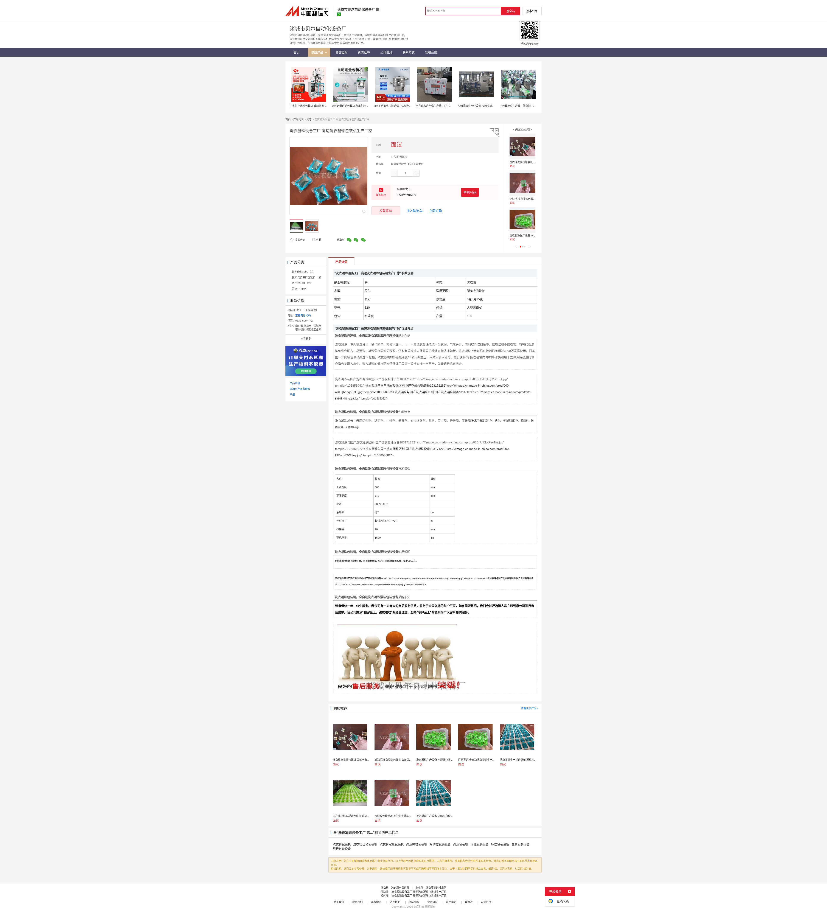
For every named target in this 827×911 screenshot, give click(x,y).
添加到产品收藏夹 (300, 389)
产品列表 (298, 119)
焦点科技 (419, 906)
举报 (318, 240)
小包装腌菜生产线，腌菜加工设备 (519, 106)
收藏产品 (299, 240)
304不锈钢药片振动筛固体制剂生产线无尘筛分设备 (403, 106)
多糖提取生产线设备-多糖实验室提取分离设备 (484, 106)
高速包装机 (460, 844)
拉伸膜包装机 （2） (303, 272)
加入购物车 (414, 210)
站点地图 (395, 902)
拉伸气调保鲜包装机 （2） (307, 277)
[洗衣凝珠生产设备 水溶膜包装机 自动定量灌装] (522, 220)
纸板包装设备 (342, 849)
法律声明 (451, 902)
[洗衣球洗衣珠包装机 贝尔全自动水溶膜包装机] (522, 146)
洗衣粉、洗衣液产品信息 (395, 887)
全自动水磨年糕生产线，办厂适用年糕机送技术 (443, 106)
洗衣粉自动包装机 (365, 844)
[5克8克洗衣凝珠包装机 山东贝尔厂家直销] (522, 183)
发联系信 (385, 210)
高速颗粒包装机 (416, 844)
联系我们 (357, 902)
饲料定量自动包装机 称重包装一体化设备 (355, 106)
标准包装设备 (500, 844)
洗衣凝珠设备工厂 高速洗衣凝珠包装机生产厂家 (419, 892)
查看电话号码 (303, 315)
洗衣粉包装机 (342, 844)
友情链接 (486, 902)
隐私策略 (414, 902)
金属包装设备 (520, 844)
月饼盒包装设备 (440, 844)
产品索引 (295, 383)
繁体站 (469, 902)
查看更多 (306, 338)
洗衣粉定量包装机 (392, 844)
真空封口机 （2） (302, 283)
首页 (288, 119)
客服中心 (376, 902)
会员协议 (432, 902)
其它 (309, 119)
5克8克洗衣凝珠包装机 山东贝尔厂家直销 (533, 199)
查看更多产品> (529, 708)
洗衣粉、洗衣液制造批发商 (430, 887)
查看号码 (469, 192)
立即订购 (435, 210)
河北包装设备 (480, 844)
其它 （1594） (300, 289)
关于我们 (339, 902)
